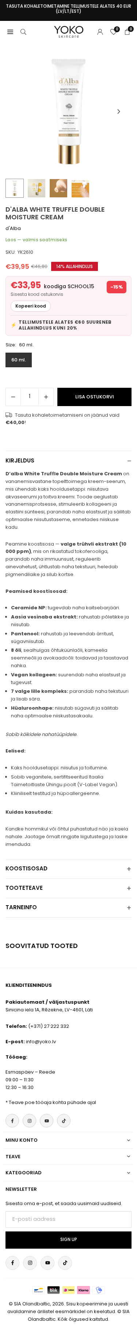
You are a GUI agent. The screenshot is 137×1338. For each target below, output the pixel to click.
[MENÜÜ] (10, 31)
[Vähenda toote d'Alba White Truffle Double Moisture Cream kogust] (13, 397)
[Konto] (100, 31)
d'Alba (13, 228)
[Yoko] (68, 31)
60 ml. (18, 359)
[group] (68, 111)
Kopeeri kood (30, 306)
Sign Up (68, 1239)
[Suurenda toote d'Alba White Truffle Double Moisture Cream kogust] (46, 397)
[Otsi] (23, 31)
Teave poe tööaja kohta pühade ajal (52, 1102)
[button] (118, 111)
